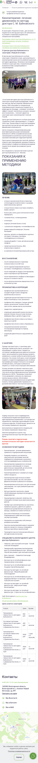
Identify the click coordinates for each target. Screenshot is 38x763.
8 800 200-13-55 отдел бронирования (15, 682)
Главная (5, 8)
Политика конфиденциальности (19, 751)
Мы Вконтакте (7, 28)
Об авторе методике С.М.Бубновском (15, 601)
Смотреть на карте (9, 694)
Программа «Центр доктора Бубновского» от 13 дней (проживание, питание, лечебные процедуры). (18, 41)
